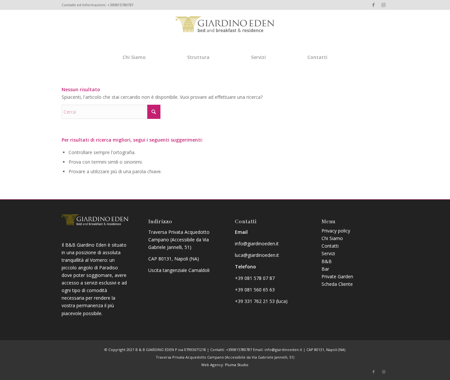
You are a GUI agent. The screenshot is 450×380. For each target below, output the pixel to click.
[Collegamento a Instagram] (383, 5)
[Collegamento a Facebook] (373, 5)
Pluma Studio (236, 364)
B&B (327, 261)
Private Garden (337, 276)
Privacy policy (336, 231)
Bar (325, 269)
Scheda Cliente (337, 284)
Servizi (328, 253)
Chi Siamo (332, 238)
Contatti (330, 246)
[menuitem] (134, 57)
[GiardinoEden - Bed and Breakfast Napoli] (225, 35)
